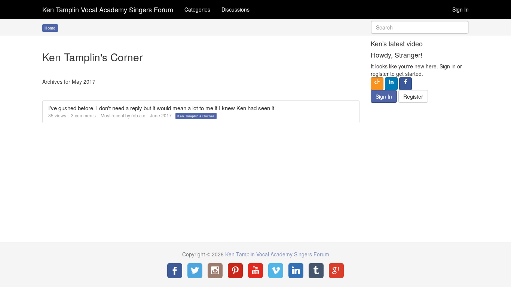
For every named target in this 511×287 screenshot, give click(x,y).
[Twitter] (194, 270)
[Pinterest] (235, 270)
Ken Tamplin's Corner (195, 116)
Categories (197, 9)
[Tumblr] (316, 270)
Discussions (235, 9)
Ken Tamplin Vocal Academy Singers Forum (107, 9)
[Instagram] (215, 270)
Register (413, 96)
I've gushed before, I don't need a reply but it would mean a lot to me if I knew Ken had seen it (161, 108)
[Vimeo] (275, 270)
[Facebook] (174, 270)
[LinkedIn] (295, 270)
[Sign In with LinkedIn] (391, 83)
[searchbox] (420, 27)
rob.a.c (138, 115)
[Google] (336, 270)
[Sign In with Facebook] (405, 83)
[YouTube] (255, 270)
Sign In (460, 9)
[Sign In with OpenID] (377, 83)
